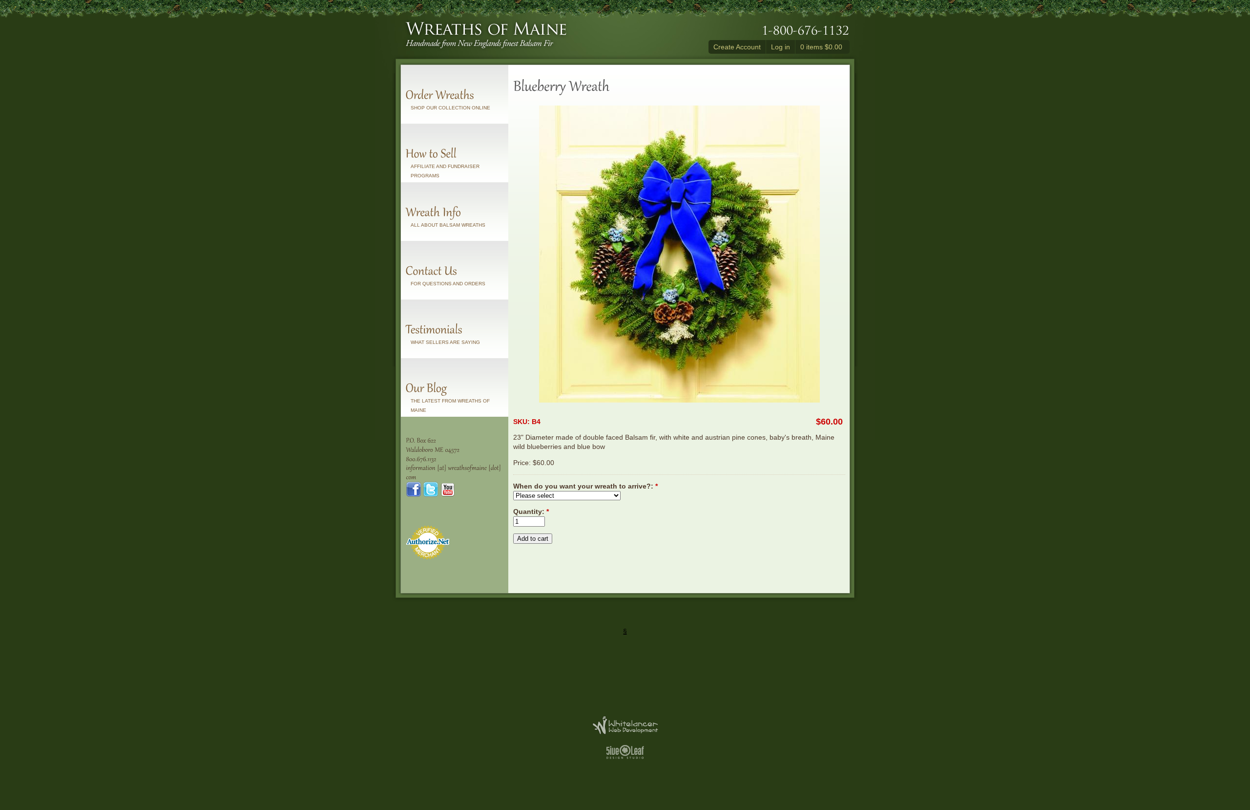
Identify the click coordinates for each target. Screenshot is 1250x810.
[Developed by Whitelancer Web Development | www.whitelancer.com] (625, 731)
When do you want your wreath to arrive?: (585, 486)
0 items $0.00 (821, 47)
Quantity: (531, 511)
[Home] (486, 48)
